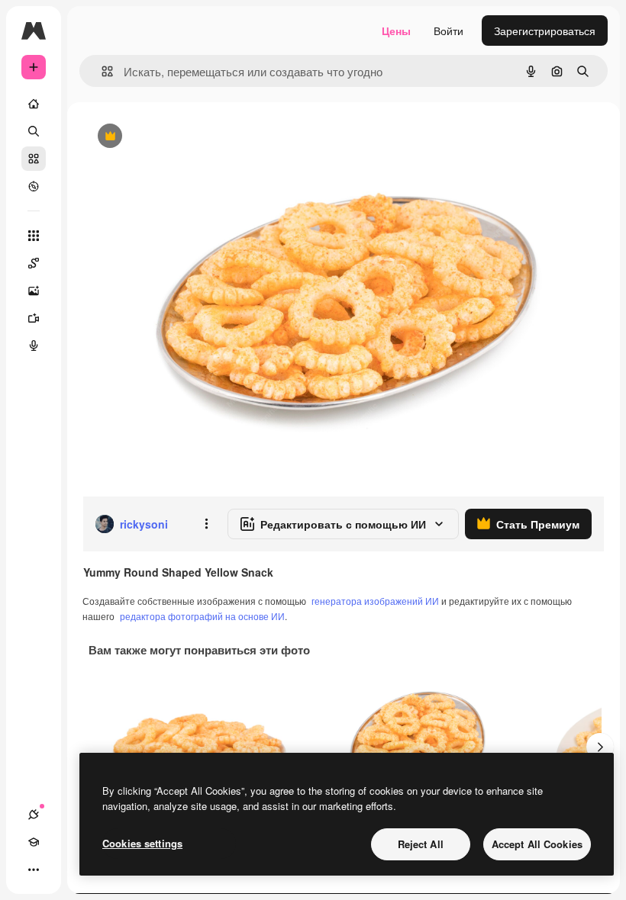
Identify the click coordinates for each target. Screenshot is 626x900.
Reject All (421, 844)
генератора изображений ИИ (375, 600)
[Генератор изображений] (33, 290)
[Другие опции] (206, 524)
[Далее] (600, 746)
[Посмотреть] (33, 186)
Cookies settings (142, 843)
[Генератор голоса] (33, 345)
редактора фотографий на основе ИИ (202, 615)
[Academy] (33, 842)
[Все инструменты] (33, 235)
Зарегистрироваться (544, 30)
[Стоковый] (33, 158)
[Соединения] (33, 814)
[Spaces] (33, 263)
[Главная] (33, 104)
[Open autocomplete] (101, 71)
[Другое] (33, 869)
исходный (185, 137)
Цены (396, 30)
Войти (448, 30)
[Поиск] (33, 131)
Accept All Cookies (537, 844)
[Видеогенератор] (33, 318)
